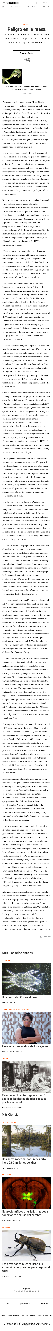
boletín (39, 3)
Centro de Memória (45, 1315)
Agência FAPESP (13, 1315)
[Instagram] (21, 1291)
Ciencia (26, 25)
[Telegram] (31, 1291)
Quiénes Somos (24, 1304)
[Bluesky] (24, 1291)
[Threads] (28, 1291)
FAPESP (3, 1315)
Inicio (7, 1304)
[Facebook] (15, 1291)
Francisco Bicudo (26, 53)
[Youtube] (35, 1291)
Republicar (47, 937)
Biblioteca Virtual (28, 1315)
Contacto (44, 1304)
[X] (17, 1291)
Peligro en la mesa (26, 30)
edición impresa (46, 3)
